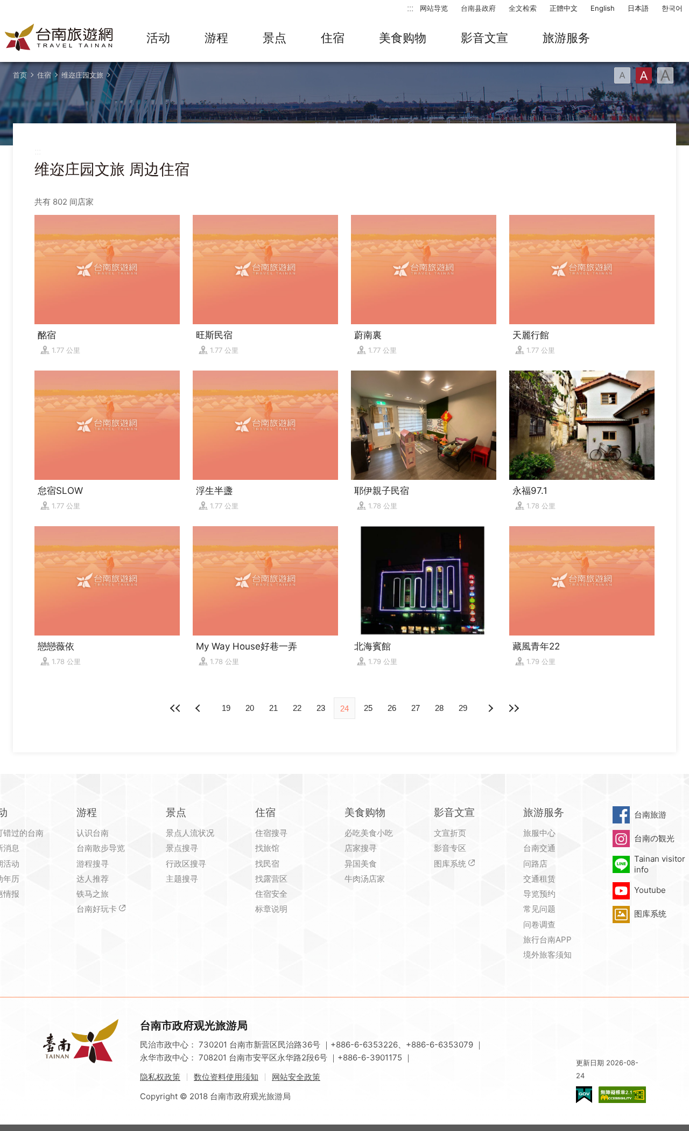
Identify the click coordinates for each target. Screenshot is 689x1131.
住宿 (332, 38)
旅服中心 (539, 833)
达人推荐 (92, 879)
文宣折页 (450, 833)
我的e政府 (584, 1094)
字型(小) (622, 75)
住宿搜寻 (271, 833)
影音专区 (450, 848)
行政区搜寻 (186, 863)
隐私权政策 (160, 1077)
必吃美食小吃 (368, 833)
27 (415, 708)
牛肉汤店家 (364, 879)
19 (226, 708)
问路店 (535, 863)
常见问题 (539, 909)
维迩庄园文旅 (82, 75)
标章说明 (271, 909)
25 (368, 708)
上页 (490, 708)
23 (321, 708)
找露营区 (271, 879)
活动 (158, 38)
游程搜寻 (92, 863)
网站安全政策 (296, 1077)
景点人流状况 (190, 833)
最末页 (513, 708)
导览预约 (539, 894)
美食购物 (402, 38)
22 (297, 708)
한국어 (672, 8)
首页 (20, 75)
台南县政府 (478, 8)
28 (439, 708)
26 (392, 708)
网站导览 (434, 8)
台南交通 (539, 848)
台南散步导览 (100, 848)
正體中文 (564, 8)
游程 (216, 38)
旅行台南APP (547, 939)
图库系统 (450, 863)
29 (463, 708)
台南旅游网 (59, 38)
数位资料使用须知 (226, 1077)
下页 (199, 708)
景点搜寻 (182, 848)
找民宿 (267, 863)
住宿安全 (271, 894)
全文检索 (523, 8)
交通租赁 (539, 879)
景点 (274, 38)
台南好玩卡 (96, 909)
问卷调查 (539, 924)
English (602, 8)
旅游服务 (566, 38)
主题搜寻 (182, 879)
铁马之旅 (92, 894)
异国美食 (360, 863)
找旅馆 (267, 848)
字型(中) (644, 75)
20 (249, 708)
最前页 (175, 708)
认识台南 (92, 833)
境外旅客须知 (547, 955)
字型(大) (665, 75)
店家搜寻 (360, 848)
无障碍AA (622, 1094)
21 (273, 708)
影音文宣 (484, 38)
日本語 (638, 8)
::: (410, 8)
